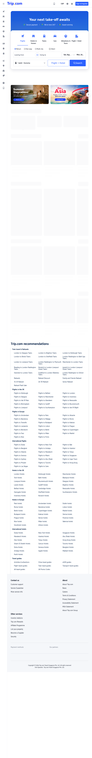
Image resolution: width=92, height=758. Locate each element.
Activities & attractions (21, 330)
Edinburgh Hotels (44, 242)
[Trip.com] (14, 4)
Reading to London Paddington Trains (25, 136)
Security (13, 404)
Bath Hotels (42, 245)
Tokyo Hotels (42, 307)
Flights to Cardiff (44, 171)
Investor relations (17, 385)
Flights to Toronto (44, 230)
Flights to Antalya (44, 216)
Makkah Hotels (68, 318)
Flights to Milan (43, 201)
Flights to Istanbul (69, 216)
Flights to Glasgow (20, 164)
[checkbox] (52, 49)
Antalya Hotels (19, 318)
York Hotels (18, 245)
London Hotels (19, 242)
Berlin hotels (18, 278)
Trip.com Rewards (17, 389)
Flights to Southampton (46, 175)
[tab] (22, 39)
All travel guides (19, 337)
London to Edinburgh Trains (72, 120)
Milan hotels (42, 289)
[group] (30, 25)
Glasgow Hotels (68, 249)
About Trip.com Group (70, 378)
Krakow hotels (43, 282)
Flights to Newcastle (70, 168)
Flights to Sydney (20, 227)
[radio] (17, 49)
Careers (65, 359)
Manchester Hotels (69, 242)
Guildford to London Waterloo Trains (48, 141)
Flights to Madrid (68, 201)
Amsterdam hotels (44, 271)
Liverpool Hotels (19, 249)
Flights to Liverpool (20, 175)
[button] (3, 4)
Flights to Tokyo (68, 219)
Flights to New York (45, 212)
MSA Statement (68, 374)
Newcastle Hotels (69, 256)
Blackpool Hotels (68, 245)
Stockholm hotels (20, 292)
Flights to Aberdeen (45, 168)
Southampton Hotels (70, 260)
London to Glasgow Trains (23, 120)
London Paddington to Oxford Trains (73, 141)
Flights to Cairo (43, 234)
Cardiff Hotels (43, 252)
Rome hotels (18, 274)
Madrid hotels (67, 278)
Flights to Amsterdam (21, 183)
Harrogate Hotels (20, 260)
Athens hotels (43, 292)
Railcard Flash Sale (20, 153)
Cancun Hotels (43, 311)
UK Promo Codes (44, 337)
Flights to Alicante (69, 183)
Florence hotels (68, 285)
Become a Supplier (17, 400)
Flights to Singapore (70, 223)
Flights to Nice (19, 204)
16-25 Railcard (19, 149)
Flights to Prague (68, 194)
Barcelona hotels (44, 274)
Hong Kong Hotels (69, 307)
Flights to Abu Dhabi (45, 227)
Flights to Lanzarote (21, 194)
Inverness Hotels (20, 263)
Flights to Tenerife (20, 190)
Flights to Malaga (44, 186)
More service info (17, 359)
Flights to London (69, 161)
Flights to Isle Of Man (21, 168)
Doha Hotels (18, 315)
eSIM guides (67, 330)
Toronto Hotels (68, 311)
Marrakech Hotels (20, 304)
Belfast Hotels (19, 256)
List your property (17, 397)
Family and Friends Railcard (72, 146)
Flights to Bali (67, 212)
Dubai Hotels (18, 300)
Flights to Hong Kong (70, 230)
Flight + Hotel (58, 63)
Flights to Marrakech (45, 219)
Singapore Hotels (68, 300)
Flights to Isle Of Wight (70, 175)
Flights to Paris (43, 183)
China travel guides (44, 330)
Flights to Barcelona (21, 186)
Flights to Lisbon (44, 194)
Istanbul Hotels (43, 304)
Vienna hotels (67, 282)
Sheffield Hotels (44, 260)
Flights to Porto (43, 204)
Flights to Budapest (45, 190)
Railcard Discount (44, 146)
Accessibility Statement (70, 370)
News (64, 355)
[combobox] (20, 54)
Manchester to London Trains (73, 129)
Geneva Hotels (43, 315)
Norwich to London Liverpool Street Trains (48, 136)
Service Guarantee (17, 355)
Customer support (17, 352)
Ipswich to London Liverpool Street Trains (72, 136)
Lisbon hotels (67, 274)
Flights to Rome (68, 186)
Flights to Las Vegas (21, 234)
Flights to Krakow (69, 190)
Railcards (17, 146)
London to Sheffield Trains (47, 124)
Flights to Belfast (44, 161)
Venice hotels (43, 285)
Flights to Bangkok (20, 216)
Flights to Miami (43, 223)
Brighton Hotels (68, 252)
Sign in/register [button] (82, 4)
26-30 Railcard (43, 149)
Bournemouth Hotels (45, 249)
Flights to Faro (19, 201)
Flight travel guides (20, 333)
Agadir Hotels (43, 318)
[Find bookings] (72, 3)
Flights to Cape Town (70, 227)
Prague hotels (19, 285)
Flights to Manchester (45, 164)
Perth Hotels (18, 322)
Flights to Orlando (20, 219)
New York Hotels (44, 300)
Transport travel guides (70, 333)
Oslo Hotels (18, 307)
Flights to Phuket (20, 230)
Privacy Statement (68, 367)
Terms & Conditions (69, 363)
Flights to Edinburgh (21, 161)
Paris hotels (18, 271)
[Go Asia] (69, 94)
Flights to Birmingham (21, 171)
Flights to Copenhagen (70, 197)
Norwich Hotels (43, 263)
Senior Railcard (68, 149)
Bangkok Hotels (68, 315)
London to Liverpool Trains (23, 129)
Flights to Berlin (43, 197)
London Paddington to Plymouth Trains (49, 130)
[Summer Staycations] (30, 94)
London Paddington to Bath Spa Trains (74, 125)
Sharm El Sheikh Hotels (22, 311)
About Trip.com (67, 352)
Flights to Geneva (20, 223)
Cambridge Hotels (44, 256)
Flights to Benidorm (21, 197)
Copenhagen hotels (45, 278)
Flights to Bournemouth (71, 171)
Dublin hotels (67, 271)
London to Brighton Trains (47, 120)
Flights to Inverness (69, 164)
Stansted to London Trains (23, 140)
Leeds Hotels (18, 252)
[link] (54, 4)
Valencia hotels (68, 289)
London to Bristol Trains (22, 124)
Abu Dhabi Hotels (69, 304)
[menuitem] (3, 11)
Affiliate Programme (18, 393)
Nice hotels (18, 289)
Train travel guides (44, 333)
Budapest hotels (19, 282)
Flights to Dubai (19, 212)
